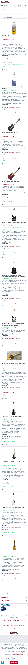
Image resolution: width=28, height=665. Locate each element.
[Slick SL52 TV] (14, 28)
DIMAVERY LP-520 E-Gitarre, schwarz (12, 416)
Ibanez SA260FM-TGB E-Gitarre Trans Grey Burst (14, 223)
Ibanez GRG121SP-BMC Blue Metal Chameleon (12, 87)
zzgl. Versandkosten (10, 58)
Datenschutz (21, 625)
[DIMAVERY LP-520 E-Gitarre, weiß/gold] (14, 499)
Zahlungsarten (5, 625)
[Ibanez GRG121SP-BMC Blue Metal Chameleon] (14, 79)
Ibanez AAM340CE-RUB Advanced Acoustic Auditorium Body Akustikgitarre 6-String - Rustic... (14, 275)
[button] (2, 662)
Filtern (5, 14)
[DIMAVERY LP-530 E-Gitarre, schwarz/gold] (14, 454)
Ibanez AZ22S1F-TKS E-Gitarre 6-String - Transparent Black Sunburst (13, 324)
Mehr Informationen (19, 654)
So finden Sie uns (6, 623)
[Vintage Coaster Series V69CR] (14, 173)
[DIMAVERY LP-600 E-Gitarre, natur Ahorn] (14, 545)
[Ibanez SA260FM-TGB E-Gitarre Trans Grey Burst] (14, 214)
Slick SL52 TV (5, 36)
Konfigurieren (14, 662)
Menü (5, 5)
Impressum (15, 628)
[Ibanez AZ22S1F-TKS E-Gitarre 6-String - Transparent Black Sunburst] (14, 316)
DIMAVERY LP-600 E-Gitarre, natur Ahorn (14, 553)
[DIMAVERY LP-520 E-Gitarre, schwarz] (14, 408)
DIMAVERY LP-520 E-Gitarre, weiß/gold (13, 507)
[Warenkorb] (25, 5)
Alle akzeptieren (17, 658)
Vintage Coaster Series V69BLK (10, 132)
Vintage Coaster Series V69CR (10, 181)
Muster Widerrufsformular (19, 620)
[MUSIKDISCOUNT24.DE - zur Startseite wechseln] (5, 2)
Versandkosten (4, 615)
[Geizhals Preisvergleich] (14, 605)
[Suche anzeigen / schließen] (14, 5)
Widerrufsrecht (14, 625)
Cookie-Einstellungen (6, 620)
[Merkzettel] (18, 5)
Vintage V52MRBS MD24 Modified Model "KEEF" (13, 364)
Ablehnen (8, 658)
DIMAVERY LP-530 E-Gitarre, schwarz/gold (14, 462)
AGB (11, 628)
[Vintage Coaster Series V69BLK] (14, 125)
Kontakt (22, 623)
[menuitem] (4, 5)
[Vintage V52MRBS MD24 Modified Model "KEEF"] (14, 355)
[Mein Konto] (21, 5)
